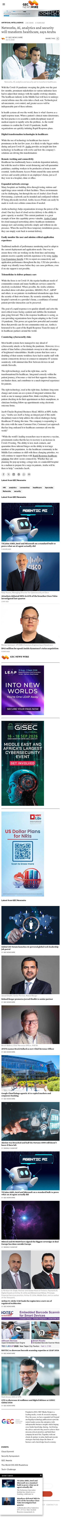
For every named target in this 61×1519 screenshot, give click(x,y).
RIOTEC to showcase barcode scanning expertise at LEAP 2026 (30, 1350)
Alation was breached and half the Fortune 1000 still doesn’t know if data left (29, 1144)
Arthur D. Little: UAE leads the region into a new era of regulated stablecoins (26, 1302)
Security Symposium (10, 1456)
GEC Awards (6, 1460)
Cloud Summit (7, 1451)
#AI (4, 487)
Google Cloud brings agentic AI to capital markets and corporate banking (26, 1094)
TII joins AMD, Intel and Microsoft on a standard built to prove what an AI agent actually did (28, 544)
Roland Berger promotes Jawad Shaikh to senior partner (27, 999)
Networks (7, 491)
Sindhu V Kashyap (10, 1148)
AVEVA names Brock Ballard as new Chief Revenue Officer (27, 1049)
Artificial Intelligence (12, 23)
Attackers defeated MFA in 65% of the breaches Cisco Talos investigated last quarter (29, 597)
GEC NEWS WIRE (15, 37)
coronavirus (25, 487)
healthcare (37, 487)
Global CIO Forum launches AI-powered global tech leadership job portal (29, 948)
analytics (12, 487)
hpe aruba (49, 487)
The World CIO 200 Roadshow (14, 1465)
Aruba (28, 146)
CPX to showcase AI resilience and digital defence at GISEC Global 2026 (28, 1401)
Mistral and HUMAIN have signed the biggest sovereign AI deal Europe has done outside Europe (30, 1242)
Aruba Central (50, 218)
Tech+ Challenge (8, 1469)
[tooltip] (3, 474)
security (17, 491)
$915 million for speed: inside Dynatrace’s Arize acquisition (29, 648)
